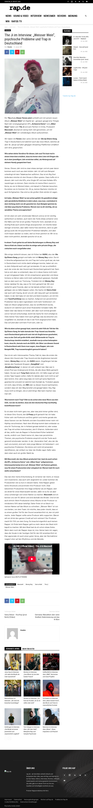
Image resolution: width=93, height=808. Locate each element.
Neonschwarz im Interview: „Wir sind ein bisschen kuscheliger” (12, 700)
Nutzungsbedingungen (31, 799)
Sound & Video (20, 16)
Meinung (72, 16)
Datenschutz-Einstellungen (28, 802)
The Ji (46, 584)
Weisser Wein (10, 587)
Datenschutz (18, 799)
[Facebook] (68, 1)
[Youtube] (86, 1)
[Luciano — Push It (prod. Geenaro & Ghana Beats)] (67, 81)
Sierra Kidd (38, 584)
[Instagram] (71, 1)
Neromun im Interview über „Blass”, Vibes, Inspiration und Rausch (50, 729)
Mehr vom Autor (28, 649)
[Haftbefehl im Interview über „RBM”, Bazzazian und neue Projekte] (51, 661)
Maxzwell (20, 584)
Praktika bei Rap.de (61, 799)
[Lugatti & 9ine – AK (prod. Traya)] (67, 71)
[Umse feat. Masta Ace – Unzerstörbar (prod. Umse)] (67, 60)
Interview (36, 16)
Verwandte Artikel (13, 649)
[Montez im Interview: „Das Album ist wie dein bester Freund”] (32, 661)
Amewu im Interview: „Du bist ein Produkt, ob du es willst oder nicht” (32, 700)
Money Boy (29, 584)
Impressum (8, 799)
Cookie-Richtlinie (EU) (11, 802)
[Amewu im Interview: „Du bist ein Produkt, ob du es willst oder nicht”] (32, 688)
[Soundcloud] (79, 1)
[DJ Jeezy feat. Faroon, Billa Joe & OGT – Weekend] (67, 40)
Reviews (61, 16)
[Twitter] (83, 1)
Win (7, 21)
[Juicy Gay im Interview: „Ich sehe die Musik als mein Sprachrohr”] (13, 661)
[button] (85, 16)
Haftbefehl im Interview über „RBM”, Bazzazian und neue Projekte (50, 674)
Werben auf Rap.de (47, 799)
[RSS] (75, 1)
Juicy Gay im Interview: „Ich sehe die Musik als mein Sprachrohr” (12, 674)
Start (6, 27)
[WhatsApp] (22, 52)
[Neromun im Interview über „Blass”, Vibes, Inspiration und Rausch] (51, 716)
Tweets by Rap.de (69, 96)
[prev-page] (6, 738)
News (8, 16)
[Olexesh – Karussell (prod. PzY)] (67, 50)
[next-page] (9, 738)
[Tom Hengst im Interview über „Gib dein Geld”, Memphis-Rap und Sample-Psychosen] (32, 716)
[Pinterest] (17, 52)
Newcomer (49, 16)
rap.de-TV (16, 21)
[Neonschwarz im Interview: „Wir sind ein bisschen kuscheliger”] (13, 688)
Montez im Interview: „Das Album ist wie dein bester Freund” (31, 674)
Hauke (9, 47)
